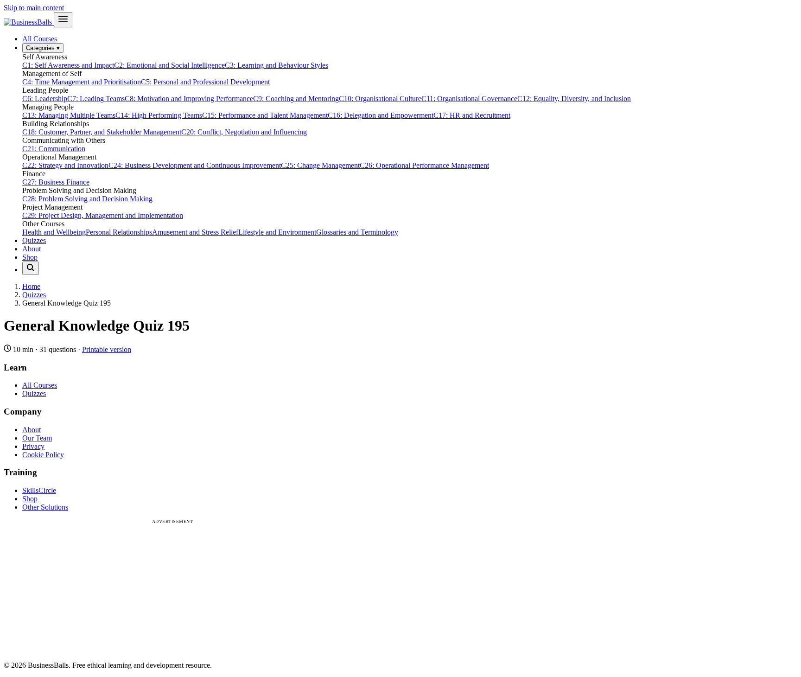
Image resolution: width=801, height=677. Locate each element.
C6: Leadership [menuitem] (44, 98)
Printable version (106, 349)
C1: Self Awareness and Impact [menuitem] (68, 65)
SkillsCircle (39, 490)
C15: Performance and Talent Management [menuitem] (265, 115)
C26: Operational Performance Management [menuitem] (424, 165)
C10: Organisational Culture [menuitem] (380, 98)
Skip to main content (34, 8)
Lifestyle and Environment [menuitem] (277, 232)
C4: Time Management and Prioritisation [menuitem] (81, 82)
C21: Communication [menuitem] (53, 149)
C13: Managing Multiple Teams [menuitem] (68, 115)
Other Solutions (45, 507)
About (31, 249)
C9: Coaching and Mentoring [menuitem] (296, 98)
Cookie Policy (43, 455)
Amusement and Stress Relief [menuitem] (195, 232)
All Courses (39, 39)
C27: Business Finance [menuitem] (55, 182)
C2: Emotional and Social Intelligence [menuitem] (169, 65)
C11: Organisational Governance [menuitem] (469, 98)
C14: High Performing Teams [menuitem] (158, 115)
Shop (30, 257)
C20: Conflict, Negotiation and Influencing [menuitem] (244, 132)
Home (31, 286)
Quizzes (34, 240)
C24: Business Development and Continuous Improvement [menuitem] (194, 165)
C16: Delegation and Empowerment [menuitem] (380, 115)
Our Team (37, 438)
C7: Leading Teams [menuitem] (96, 98)
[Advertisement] (172, 589)
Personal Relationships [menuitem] (119, 232)
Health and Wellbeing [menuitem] (54, 232)
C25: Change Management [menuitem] (320, 165)
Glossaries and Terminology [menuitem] (357, 232)
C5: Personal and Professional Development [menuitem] (205, 82)
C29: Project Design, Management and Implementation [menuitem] (102, 215)
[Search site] (30, 268)
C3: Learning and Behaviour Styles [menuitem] (276, 65)
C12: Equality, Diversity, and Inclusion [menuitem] (574, 98)
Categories (43, 48)
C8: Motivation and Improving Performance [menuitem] (189, 98)
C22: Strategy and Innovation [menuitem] (65, 165)
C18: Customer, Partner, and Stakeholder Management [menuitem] (101, 132)
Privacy (33, 446)
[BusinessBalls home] (29, 22)
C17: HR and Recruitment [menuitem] (471, 115)
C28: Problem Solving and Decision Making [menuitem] (87, 199)
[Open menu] (63, 19)
